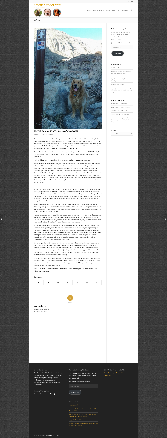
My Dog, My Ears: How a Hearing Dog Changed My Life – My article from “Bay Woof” (121, 90)
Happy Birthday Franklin (117, 84)
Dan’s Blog (37, 20)
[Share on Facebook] (38, 282)
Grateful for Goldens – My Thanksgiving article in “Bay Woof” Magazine (122, 120)
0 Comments (49, 134)
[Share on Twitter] (48, 282)
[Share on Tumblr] (77, 282)
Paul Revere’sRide (116, 68)
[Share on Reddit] (87, 282)
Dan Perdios (124, 103)
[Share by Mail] (96, 282)
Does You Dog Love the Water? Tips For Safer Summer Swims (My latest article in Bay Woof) (121, 79)
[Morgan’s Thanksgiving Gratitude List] (165, 219)
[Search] (131, 10)
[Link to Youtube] (131, 1)
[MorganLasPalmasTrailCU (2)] (68, 78)
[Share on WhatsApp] (58, 282)
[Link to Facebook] (128, 1)
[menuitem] (89, 10)
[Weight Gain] (1, 219)
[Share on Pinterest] (67, 282)
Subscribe (117, 53)
